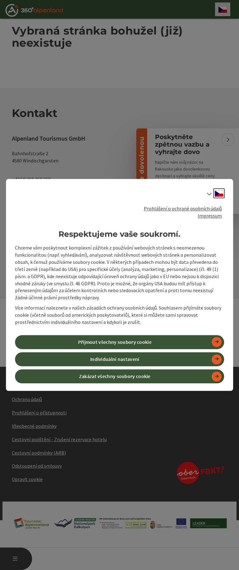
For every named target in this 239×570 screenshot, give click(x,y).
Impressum (210, 216)
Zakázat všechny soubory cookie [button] (115, 376)
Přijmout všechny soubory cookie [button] (115, 342)
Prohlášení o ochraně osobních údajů (183, 208)
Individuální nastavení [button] (114, 359)
